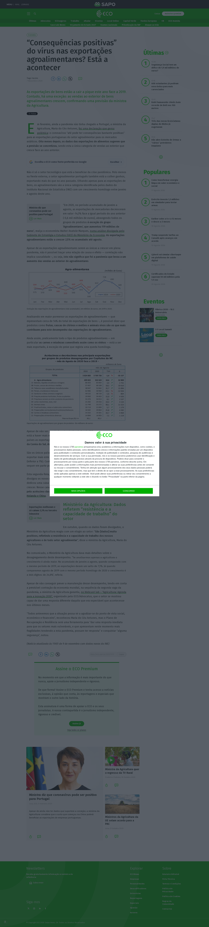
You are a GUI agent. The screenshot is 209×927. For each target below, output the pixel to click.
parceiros (79, 447)
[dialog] (104, 463)
